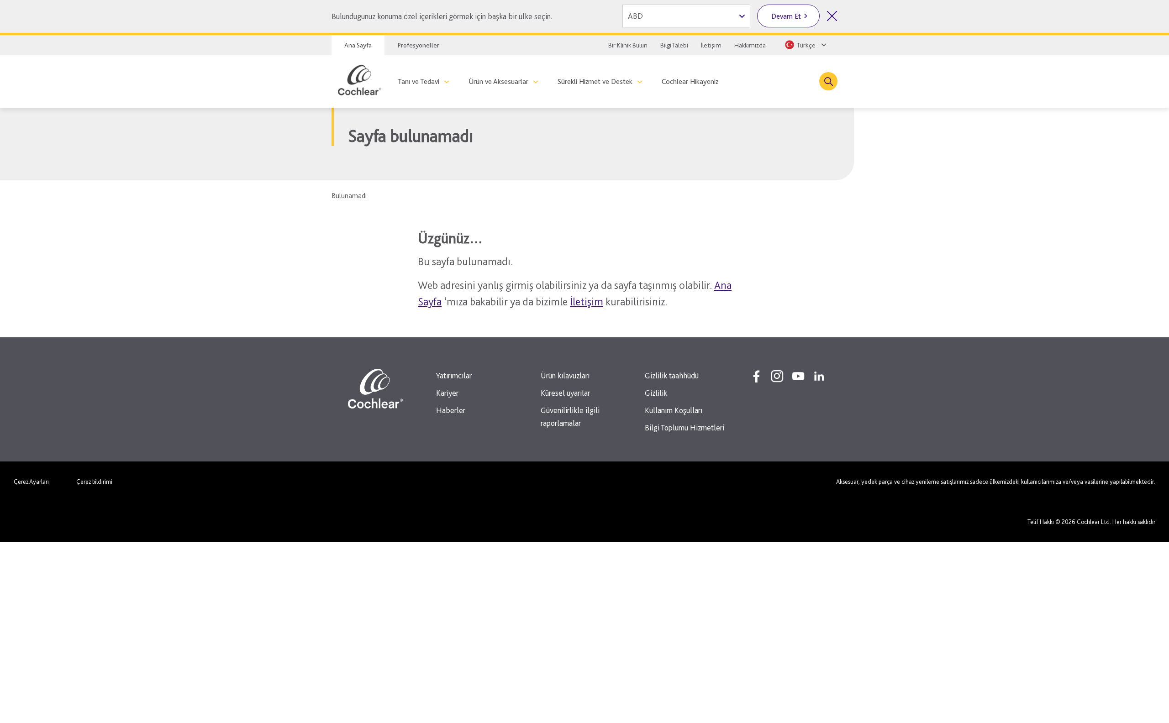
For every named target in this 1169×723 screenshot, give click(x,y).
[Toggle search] (828, 81)
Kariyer (447, 393)
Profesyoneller (418, 45)
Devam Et (786, 16)
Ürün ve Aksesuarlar (498, 81)
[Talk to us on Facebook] (756, 376)
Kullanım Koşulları (673, 410)
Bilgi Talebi (674, 45)
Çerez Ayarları (31, 481)
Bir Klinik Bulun (628, 45)
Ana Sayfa (358, 45)
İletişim (711, 45)
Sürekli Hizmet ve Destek (595, 81)
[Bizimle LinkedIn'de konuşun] (819, 376)
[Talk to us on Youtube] (798, 376)
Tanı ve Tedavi (418, 81)
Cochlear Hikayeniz (690, 81)
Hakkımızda (750, 45)
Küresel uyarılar (565, 393)
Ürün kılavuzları (565, 375)
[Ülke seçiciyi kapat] (832, 15)
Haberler (450, 410)
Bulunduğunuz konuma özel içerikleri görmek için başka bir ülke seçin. (442, 16)
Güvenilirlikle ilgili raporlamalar (570, 416)
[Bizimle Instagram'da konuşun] (777, 376)
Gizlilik (656, 393)
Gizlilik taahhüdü (672, 375)
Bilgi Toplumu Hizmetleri (684, 427)
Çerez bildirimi (94, 481)
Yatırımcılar (454, 375)
